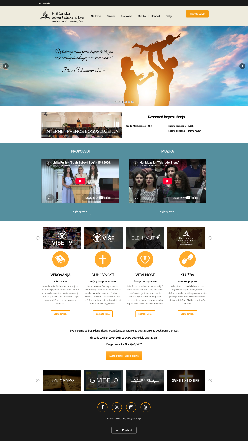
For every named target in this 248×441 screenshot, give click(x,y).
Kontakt (155, 16)
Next (210, 382)
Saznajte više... (60, 313)
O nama (111, 16)
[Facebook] (102, 407)
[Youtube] (146, 407)
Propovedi (126, 16)
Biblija (169, 16)
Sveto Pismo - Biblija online (124, 355)
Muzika (142, 16)
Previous (37, 382)
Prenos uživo (197, 13)
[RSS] (117, 407)
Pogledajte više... (80, 211)
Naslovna (96, 16)
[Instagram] (131, 407)
